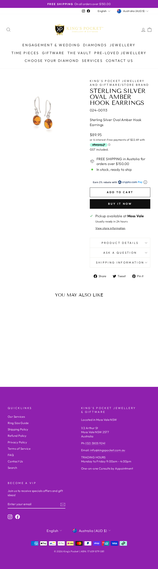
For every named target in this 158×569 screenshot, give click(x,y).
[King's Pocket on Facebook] (17, 516)
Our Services (16, 416)
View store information (110, 228)
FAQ (11, 455)
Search (12, 468)
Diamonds (95, 45)
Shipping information (120, 262)
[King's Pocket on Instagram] (10, 516)
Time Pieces (25, 53)
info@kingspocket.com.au (107, 450)
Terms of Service (19, 448)
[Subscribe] (62, 504)
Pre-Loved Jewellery (120, 53)
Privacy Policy (17, 442)
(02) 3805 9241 (95, 443)
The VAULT (79, 53)
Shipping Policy (18, 429)
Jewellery (122, 45)
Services (92, 60)
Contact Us (119, 60)
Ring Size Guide (18, 423)
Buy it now (120, 203)
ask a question (120, 252)
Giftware (53, 53)
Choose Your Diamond (52, 60)
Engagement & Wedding (51, 45)
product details (120, 243)
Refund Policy (17, 436)
